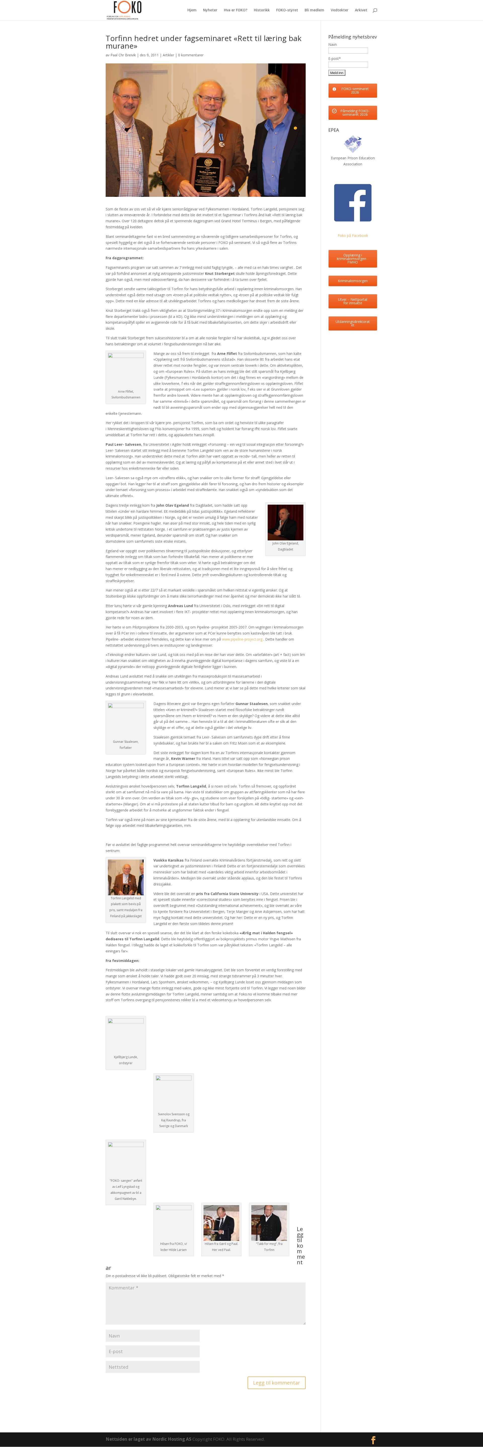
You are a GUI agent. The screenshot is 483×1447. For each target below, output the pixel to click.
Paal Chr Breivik (123, 55)
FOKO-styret (287, 10)
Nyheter (210, 10)
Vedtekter (339, 10)
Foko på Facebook (353, 235)
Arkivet (361, 10)
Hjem (191, 10)
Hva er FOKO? (235, 10)
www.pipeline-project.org (242, 639)
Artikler (168, 55)
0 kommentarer (191, 55)
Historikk (262, 10)
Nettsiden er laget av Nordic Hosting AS (149, 1439)
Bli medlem (314, 10)
